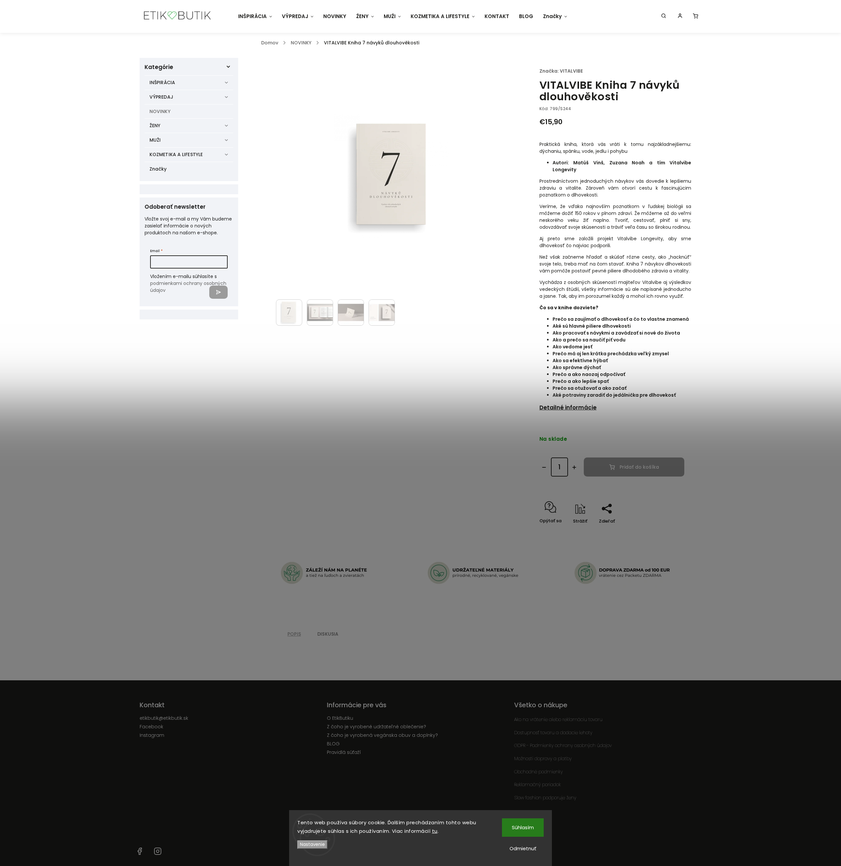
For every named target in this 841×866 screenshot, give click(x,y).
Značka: (561, 71)
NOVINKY (159, 111)
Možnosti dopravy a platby (543, 758)
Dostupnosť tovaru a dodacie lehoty (553, 732)
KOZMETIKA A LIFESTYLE (176, 154)
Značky (158, 169)
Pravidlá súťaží (344, 752)
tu (435, 831)
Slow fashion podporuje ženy (545, 797)
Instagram (152, 735)
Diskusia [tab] (328, 634)
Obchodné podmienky (538, 771)
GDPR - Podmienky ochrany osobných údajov (563, 745)
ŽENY (154, 125)
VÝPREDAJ (161, 97)
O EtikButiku (340, 718)
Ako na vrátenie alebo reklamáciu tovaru (558, 719)
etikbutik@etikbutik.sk (164, 718)
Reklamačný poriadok (537, 784)
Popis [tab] (294, 634)
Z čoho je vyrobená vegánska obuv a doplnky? (382, 735)
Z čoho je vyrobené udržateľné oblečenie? (376, 726)
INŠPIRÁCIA (162, 82)
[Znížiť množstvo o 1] (544, 467)
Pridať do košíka (639, 467)
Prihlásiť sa (218, 292)
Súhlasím (523, 827)
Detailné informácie (568, 407)
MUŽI (155, 140)
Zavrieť (668, 532)
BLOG (333, 743)
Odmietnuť (523, 848)
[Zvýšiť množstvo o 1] (574, 467)
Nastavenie (312, 844)
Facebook (151, 726)
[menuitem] (255, 16)
